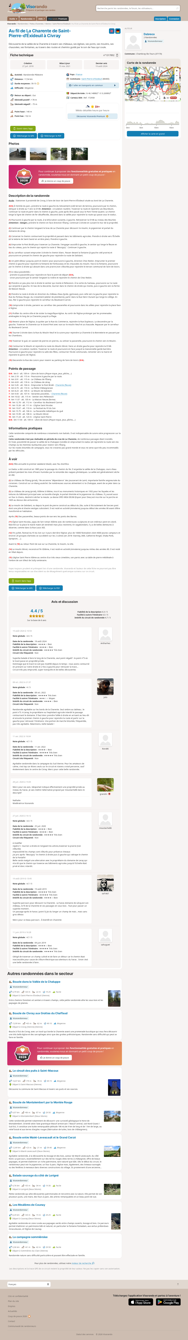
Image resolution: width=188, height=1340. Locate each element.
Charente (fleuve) (63, 385)
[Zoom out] (176, 75)
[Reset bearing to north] (176, 80)
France (79, 74)
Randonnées (27, 18)
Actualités (12, 1311)
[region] (153, 84)
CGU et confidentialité (18, 1296)
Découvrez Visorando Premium (91, 116)
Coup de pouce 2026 (17, 1316)
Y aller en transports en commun (87, 85)
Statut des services (85, 1334)
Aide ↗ (41, 18)
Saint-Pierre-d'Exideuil (92, 79)
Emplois (11, 1306)
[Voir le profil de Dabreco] (133, 42)
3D (171, 98)
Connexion (174, 18)
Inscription (160, 18)
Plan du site (13, 1301)
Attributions (129, 100)
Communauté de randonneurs (22, 1326)
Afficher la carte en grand (153, 133)
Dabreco (149, 34)
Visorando (11, 24)
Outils (12, 18)
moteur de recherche (82, 1263)
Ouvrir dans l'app (25, 128)
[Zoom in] (176, 70)
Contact (11, 1321)
